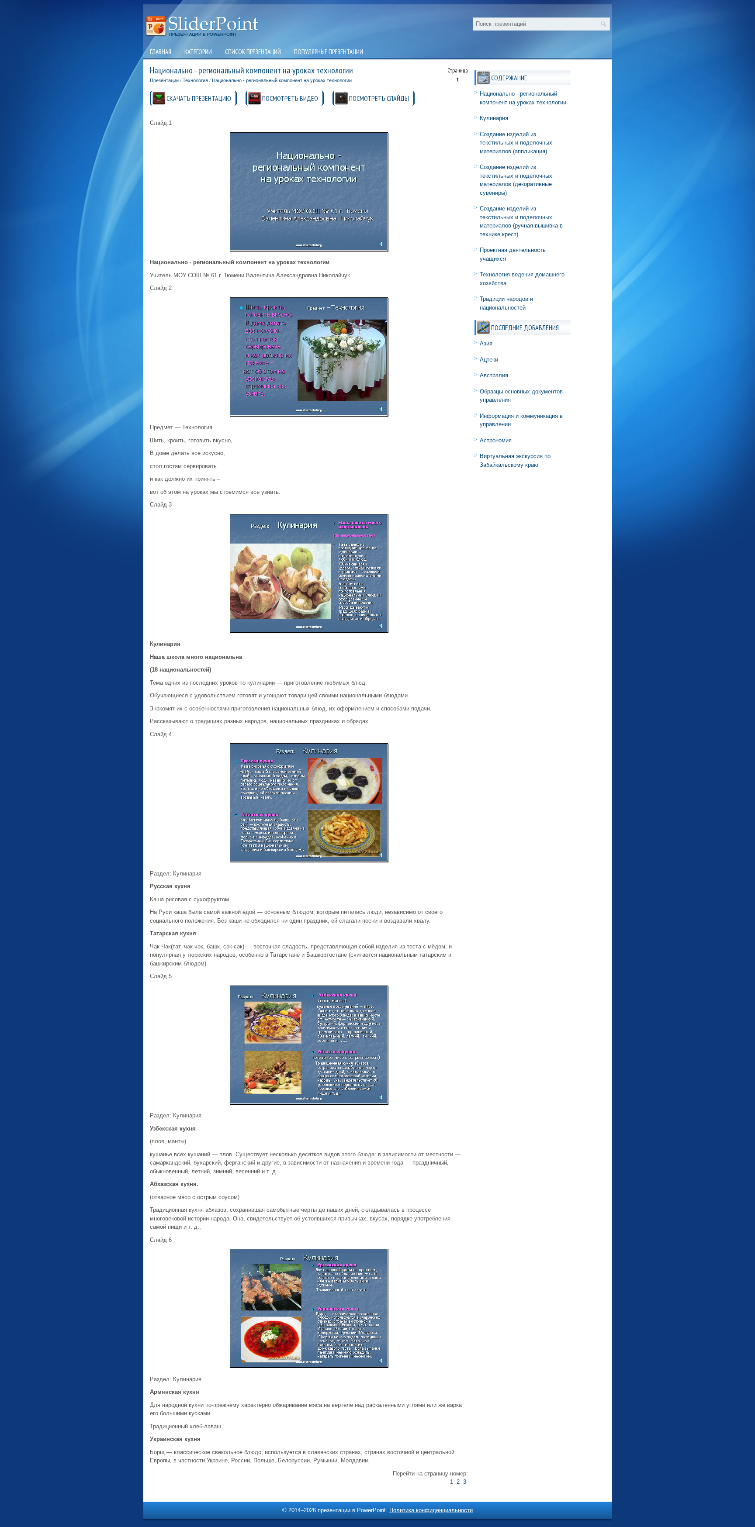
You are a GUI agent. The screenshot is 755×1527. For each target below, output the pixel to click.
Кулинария (494, 118)
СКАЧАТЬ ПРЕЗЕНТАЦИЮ (198, 98)
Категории (198, 52)
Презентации (164, 80)
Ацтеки (489, 359)
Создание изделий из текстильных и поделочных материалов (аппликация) (516, 143)
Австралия (494, 375)
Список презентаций (253, 52)
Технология (195, 80)
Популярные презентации (328, 52)
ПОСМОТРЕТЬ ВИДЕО (290, 98)
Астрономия (496, 440)
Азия (486, 343)
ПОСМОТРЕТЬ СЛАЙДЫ (379, 98)
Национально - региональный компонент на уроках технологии (282, 80)
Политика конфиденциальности (431, 1510)
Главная (160, 52)
